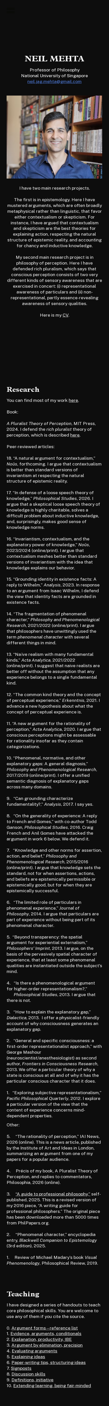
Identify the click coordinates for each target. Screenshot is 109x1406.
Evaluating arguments (34, 1350)
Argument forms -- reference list (44, 1328)
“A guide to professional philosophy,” (52, 1194)
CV (65, 315)
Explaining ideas (28, 1356)
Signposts (21, 1368)
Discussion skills (28, 1374)
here (73, 400)
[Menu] (11, 11)
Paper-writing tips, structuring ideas (48, 1362)
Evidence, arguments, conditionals (45, 1333)
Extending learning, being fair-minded (52, 1385)
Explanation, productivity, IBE (41, 1339)
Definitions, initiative (32, 1379)
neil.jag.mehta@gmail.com (54, 81)
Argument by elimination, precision (47, 1345)
